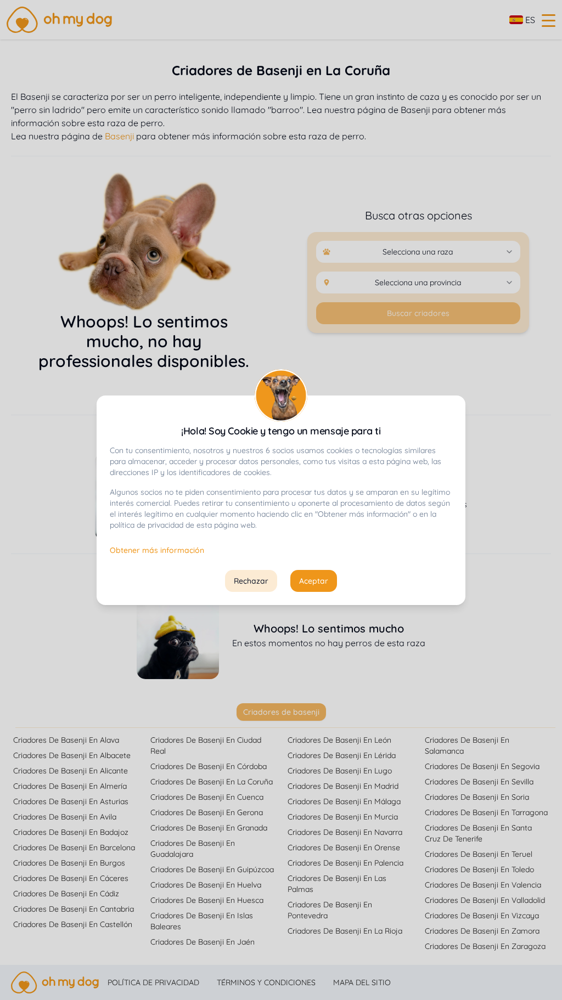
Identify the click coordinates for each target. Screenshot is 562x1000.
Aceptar (313, 581)
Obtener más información (157, 550)
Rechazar (251, 581)
